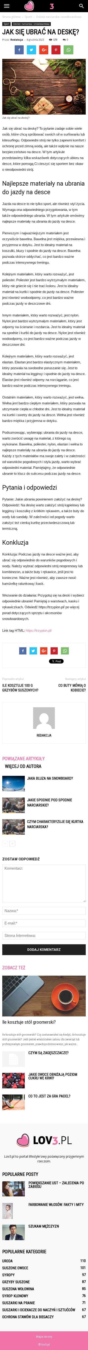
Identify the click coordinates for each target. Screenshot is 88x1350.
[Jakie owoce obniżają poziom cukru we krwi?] (13, 1080)
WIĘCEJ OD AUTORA (23, 766)
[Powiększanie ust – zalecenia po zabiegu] (13, 1188)
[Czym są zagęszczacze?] (13, 1059)
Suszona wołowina (18, 1289)
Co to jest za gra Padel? (49, 1096)
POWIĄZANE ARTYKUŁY (23, 758)
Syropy (8, 1275)
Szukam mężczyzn (43, 1226)
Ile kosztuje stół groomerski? (29, 1022)
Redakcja (16, 39)
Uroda (7, 1261)
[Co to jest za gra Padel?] (13, 1102)
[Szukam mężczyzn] (13, 1232)
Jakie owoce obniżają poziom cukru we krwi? (52, 1076)
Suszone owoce (15, 1268)
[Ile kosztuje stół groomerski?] (44, 996)
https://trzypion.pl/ (39, 630)
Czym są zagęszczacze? (48, 1053)
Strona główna (11, 17)
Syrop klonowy (15, 1296)
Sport (6, 23)
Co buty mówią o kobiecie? (72, 687)
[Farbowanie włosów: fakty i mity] (7, 1211)
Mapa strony (44, 1336)
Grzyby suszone (16, 1282)
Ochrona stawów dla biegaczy (28, 1317)
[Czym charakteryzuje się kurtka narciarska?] (13, 827)
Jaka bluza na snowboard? (50, 778)
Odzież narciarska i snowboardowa (31, 23)
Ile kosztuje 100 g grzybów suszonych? (20, 687)
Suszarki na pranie (18, 1303)
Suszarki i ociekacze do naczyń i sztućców (38, 1310)
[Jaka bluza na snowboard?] (13, 783)
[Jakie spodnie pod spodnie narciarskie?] (13, 805)
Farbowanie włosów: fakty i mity (56, 1205)
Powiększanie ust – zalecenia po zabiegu (56, 1185)
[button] (81, 6)
